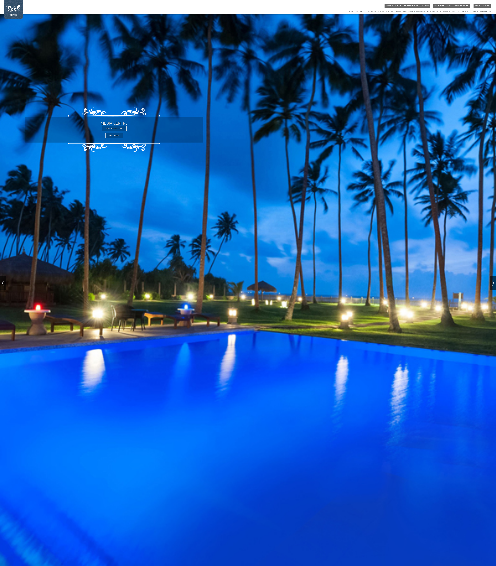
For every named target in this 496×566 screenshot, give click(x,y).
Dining (398, 12)
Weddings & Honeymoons (414, 12)
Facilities (431, 12)
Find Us (465, 12)
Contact (474, 12)
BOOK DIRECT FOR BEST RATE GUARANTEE (451, 6)
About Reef (360, 12)
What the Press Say (114, 128)
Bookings (444, 12)
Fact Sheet (114, 135)
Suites (370, 12)
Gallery (456, 12)
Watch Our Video (482, 6)
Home (351, 12)
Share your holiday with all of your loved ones (407, 6)
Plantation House (385, 12)
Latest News (485, 12)
